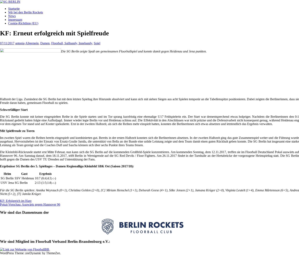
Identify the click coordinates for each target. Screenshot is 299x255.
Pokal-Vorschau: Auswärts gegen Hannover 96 (30, 204)
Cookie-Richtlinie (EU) (23, 23)
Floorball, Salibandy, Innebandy (71, 43)
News (12, 16)
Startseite (14, 8)
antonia (20, 43)
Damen (45, 43)
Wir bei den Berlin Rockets (25, 12)
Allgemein (32, 43)
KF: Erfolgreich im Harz (16, 201)
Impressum (15, 19)
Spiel (97, 43)
